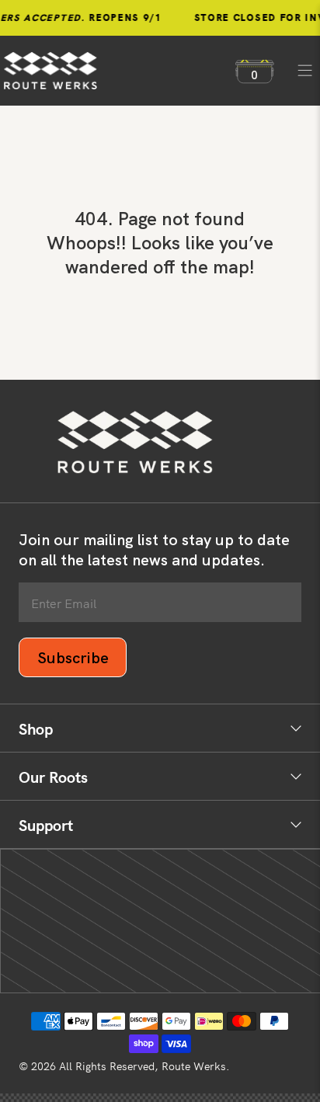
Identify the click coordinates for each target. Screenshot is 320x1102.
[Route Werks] (112, 70)
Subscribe (73, 658)
